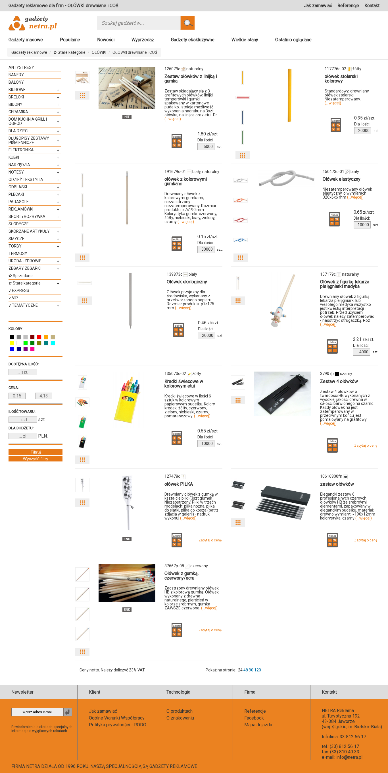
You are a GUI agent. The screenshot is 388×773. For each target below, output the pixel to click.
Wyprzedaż (143, 39)
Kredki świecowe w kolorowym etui (183, 384)
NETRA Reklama (338, 710)
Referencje (348, 5)
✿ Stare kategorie (69, 52)
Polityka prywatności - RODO (117, 724)
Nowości (105, 39)
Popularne (70, 39)
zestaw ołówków (337, 484)
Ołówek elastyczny (341, 179)
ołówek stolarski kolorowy (341, 79)
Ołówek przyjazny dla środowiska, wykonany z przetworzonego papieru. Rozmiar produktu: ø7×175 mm (190, 300)
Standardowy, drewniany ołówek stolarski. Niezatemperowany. (347, 97)
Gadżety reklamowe (29, 52)
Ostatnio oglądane (293, 39)
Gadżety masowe (26, 39)
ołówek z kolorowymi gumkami (185, 181)
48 (245, 670)
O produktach (179, 711)
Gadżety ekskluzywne (192, 39)
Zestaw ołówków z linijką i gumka (190, 79)
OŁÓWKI (99, 52)
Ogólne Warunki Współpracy (117, 718)
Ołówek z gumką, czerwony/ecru (181, 576)
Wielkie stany (244, 39)
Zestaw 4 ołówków (339, 381)
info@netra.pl (349, 757)
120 (257, 670)
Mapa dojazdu (258, 724)
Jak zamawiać (318, 5)
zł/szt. (207, 134)
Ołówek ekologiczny (187, 282)
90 (251, 670)
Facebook (254, 718)
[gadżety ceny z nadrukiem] (127, 88)
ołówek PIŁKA (178, 484)
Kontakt (371, 5)
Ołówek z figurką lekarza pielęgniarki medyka (344, 284)
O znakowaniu (180, 718)
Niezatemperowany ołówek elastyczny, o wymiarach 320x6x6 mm (347, 193)
